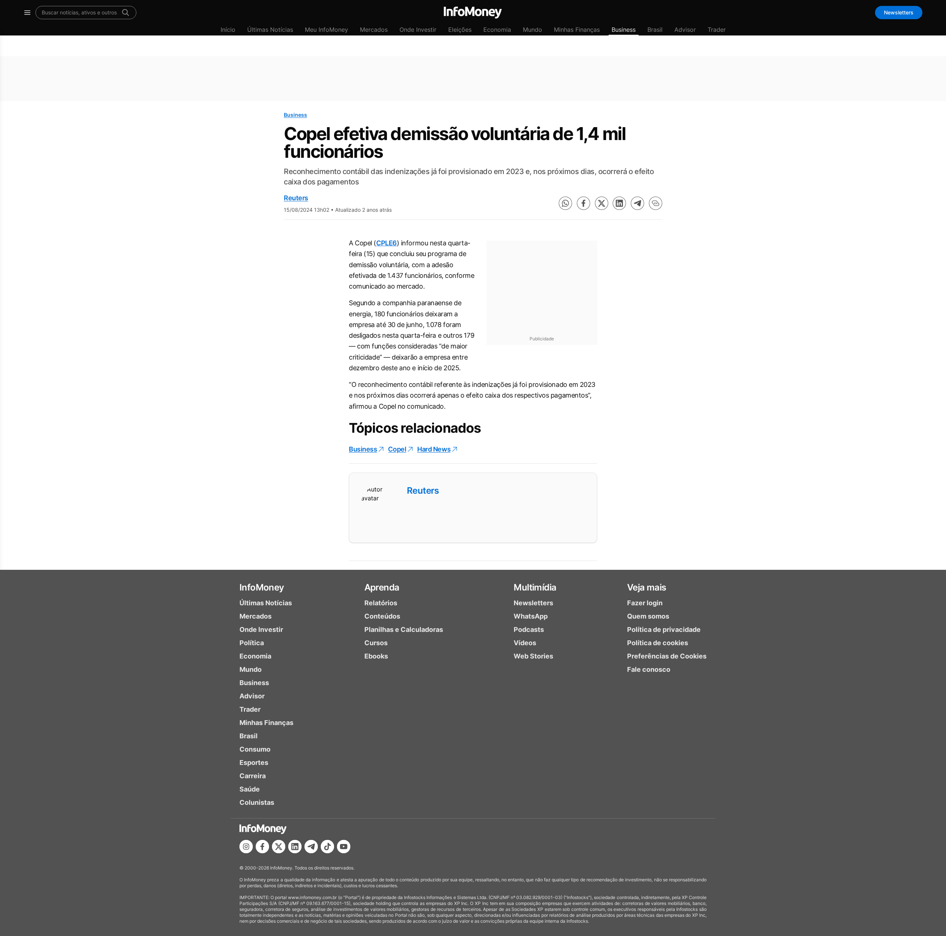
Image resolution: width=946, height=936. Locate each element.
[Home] (473, 12)
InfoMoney (261, 587)
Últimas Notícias (270, 29)
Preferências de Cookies (667, 656)
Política (251, 643)
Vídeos (525, 643)
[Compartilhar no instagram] (246, 846)
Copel (397, 449)
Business (624, 29)
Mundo (532, 29)
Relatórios (380, 603)
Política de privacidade (664, 629)
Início (228, 29)
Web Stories (533, 656)
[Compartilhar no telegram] (637, 203)
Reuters (296, 198)
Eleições (460, 29)
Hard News (433, 449)
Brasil (655, 29)
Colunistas (256, 802)
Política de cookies (657, 643)
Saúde (249, 789)
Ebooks (376, 656)
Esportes (253, 762)
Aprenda (381, 587)
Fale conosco (648, 669)
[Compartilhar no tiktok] (327, 846)
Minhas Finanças (577, 29)
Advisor (685, 29)
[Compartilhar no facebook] (583, 203)
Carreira (252, 776)
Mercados (374, 29)
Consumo (254, 749)
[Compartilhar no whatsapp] (565, 203)
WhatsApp (531, 616)
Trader (717, 29)
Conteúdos (382, 616)
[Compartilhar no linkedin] (619, 203)
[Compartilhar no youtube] (343, 846)
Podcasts (529, 629)
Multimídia (535, 587)
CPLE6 (386, 243)
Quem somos (648, 616)
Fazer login (645, 603)
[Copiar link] (655, 203)
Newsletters (898, 12)
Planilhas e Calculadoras (403, 629)
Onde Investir (417, 29)
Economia (497, 29)
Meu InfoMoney (326, 29)
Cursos (376, 643)
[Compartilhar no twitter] (601, 203)
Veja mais (646, 587)
